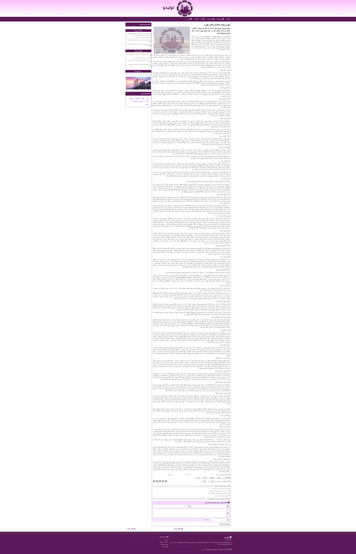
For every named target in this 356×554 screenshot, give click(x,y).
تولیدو (168, 7)
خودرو (147, 104)
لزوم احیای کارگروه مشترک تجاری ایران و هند (220, 489)
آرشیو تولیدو (219, 19)
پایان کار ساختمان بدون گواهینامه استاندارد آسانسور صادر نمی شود (138, 61)
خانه (227, 19)
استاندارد (135, 101)
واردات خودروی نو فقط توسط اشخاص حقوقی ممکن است (218, 493)
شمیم (202, 401)
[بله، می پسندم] (212, 481)
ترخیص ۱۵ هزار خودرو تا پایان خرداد (143, 37)
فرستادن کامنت (224, 524)
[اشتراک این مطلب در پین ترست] (157, 481)
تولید (202, 19)
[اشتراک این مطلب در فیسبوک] (163, 481)
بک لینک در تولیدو (164, 542)
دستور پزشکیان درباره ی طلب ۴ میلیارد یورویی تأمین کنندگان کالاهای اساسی (138, 45)
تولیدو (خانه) (130, 528)
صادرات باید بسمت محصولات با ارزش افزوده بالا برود (219, 491)
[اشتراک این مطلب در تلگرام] (166, 481)
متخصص (212, 477)
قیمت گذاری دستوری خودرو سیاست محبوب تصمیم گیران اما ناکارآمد (138, 40)
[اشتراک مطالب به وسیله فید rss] (154, 481)
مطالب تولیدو (177, 528)
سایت (198, 477)
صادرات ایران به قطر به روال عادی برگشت (142, 58)
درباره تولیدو (210, 19)
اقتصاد (137, 98)
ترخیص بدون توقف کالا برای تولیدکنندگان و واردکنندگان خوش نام (138, 54)
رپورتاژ (189, 19)
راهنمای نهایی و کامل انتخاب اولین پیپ (222, 496)
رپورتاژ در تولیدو (164, 544)
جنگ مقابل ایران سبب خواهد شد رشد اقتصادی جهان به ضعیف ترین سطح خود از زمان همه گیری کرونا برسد (138, 34)
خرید (141, 101)
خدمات (205, 477)
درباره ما (166, 540)
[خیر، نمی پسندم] (204, 481)
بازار (195, 19)
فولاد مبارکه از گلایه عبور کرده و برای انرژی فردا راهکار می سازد (139, 65)
